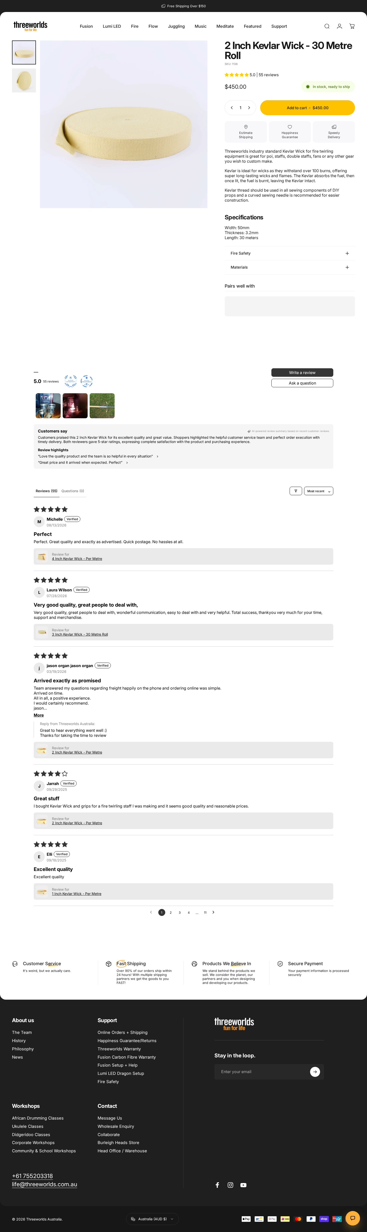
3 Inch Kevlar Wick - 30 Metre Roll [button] (80, 634)
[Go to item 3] (102, 405)
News (17, 1057)
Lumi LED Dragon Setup (121, 1073)
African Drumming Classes (38, 1118)
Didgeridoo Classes (31, 1134)
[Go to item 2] (24, 80)
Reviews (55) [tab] (46, 491)
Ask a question (302, 383)
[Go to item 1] (48, 405)
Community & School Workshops (44, 1150)
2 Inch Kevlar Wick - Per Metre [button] (77, 752)
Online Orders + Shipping (123, 1032)
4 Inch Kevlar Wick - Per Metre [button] (77, 558)
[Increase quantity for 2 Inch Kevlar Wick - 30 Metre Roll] (250, 107)
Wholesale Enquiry (116, 1126)
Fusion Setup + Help (118, 1065)
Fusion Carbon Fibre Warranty (127, 1057)
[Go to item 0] (24, 52)
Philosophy (23, 1048)
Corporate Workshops (33, 1142)
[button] (237, 74)
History (19, 1040)
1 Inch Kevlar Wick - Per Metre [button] (76, 893)
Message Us (110, 1118)
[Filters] (296, 491)
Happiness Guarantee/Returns (127, 1040)
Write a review (302, 372)
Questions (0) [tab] (72, 491)
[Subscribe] (315, 1072)
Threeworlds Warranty (119, 1048)
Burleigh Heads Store (118, 1142)
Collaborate (109, 1134)
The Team (22, 1032)
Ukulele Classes (27, 1126)
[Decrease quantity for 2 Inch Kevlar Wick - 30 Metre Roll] (230, 107)
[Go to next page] (215, 912)
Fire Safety (108, 1081)
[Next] (194, 133)
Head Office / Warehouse (122, 1150)
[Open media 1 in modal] (123, 124)
